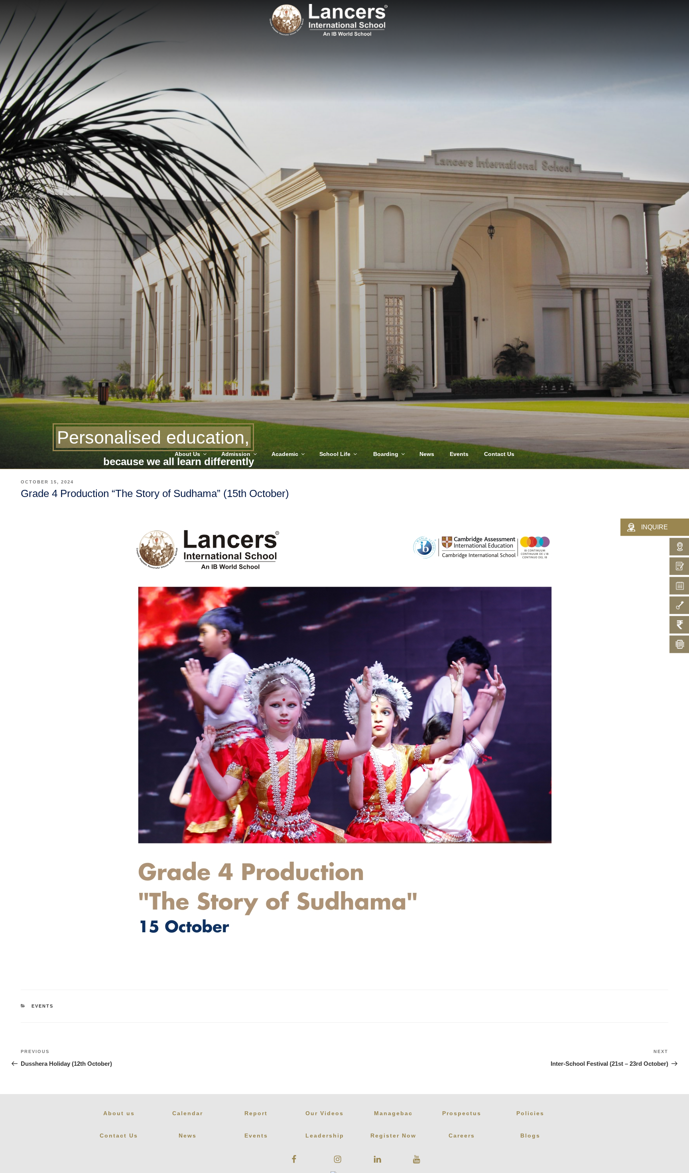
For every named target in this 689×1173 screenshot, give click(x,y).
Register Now (393, 1135)
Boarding (385, 454)
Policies (530, 1113)
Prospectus (461, 1113)
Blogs (530, 1135)
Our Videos (324, 1113)
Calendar (187, 1113)
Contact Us (499, 454)
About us (119, 1113)
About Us (187, 454)
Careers (462, 1135)
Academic (285, 454)
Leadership (324, 1135)
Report (256, 1113)
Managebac (393, 1113)
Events (459, 454)
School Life (334, 454)
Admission (235, 454)
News (426, 454)
